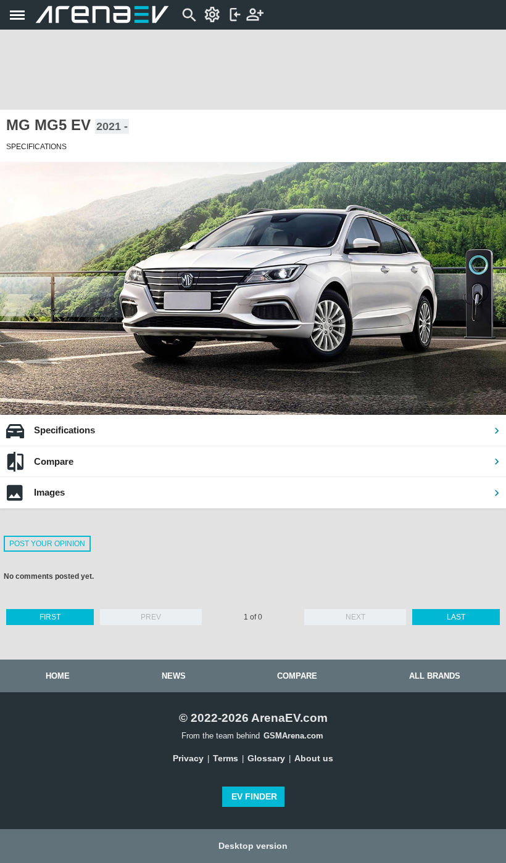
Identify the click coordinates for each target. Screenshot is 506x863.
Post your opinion (47, 543)
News (174, 676)
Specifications (64, 430)
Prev (151, 617)
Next (355, 617)
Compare (53, 461)
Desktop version (253, 846)
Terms (225, 758)
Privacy (188, 758)
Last (456, 617)
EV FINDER (254, 796)
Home (58, 676)
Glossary (266, 758)
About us (313, 758)
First (49, 617)
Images (49, 492)
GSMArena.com (293, 735)
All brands (434, 676)
